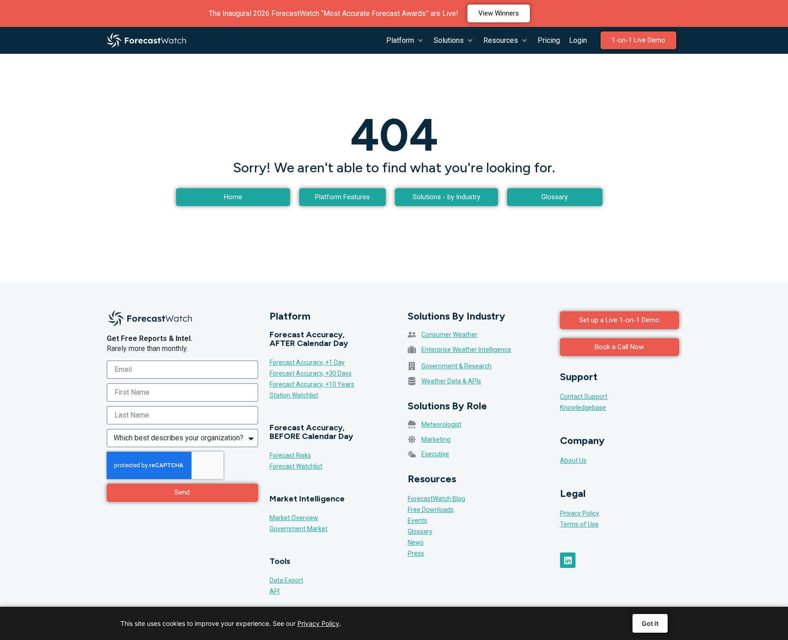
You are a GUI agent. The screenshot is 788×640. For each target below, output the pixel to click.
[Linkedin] (567, 560)
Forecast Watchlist (296, 466)
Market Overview (294, 517)
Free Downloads (431, 509)
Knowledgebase (583, 407)
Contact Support (583, 396)
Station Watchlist (294, 395)
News (416, 542)
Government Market (298, 528)
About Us (573, 460)
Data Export (286, 580)
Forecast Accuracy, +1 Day (307, 362)
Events (417, 520)
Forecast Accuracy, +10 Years (312, 384)
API (275, 591)
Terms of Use (579, 524)
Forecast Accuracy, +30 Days (311, 373)
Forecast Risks (290, 455)
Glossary (420, 531)
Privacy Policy (579, 513)
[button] (405, 40)
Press (416, 553)
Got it (650, 623)
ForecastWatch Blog (436, 498)
